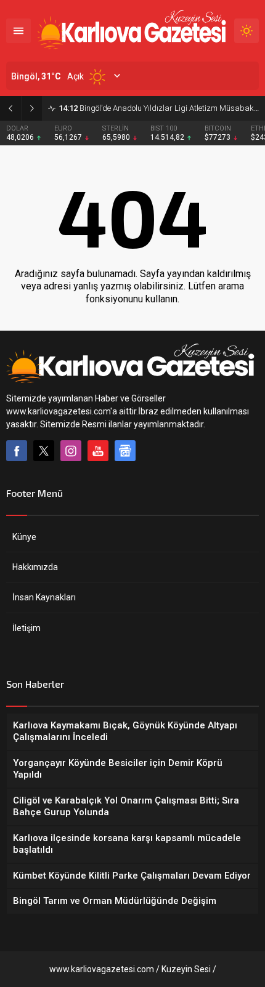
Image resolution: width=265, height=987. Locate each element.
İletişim (26, 628)
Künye (24, 537)
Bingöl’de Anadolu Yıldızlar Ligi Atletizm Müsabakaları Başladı (159, 108)
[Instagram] (70, 450)
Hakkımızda (35, 567)
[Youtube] (98, 450)
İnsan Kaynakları (44, 597)
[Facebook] (16, 450)
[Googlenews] (125, 450)
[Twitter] (43, 450)
